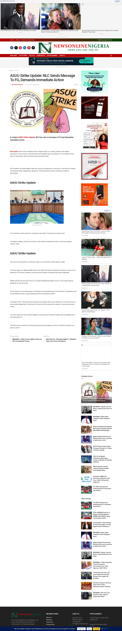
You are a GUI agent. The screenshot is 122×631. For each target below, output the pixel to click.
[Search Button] (111, 55)
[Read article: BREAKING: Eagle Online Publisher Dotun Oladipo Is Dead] (86, 419)
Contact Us (24, 40)
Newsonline (14, 151)
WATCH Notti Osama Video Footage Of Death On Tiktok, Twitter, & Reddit (102, 448)
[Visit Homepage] (73, 47)
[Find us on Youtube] (29, 47)
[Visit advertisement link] (61, 61)
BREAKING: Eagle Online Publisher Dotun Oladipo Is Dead (101, 418)
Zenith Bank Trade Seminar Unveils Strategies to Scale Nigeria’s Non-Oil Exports (102, 524)
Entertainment (52, 55)
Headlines (13, 55)
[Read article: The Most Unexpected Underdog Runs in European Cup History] (86, 489)
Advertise (18, 40)
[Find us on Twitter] (16, 47)
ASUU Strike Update (26, 137)
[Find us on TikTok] (33, 47)
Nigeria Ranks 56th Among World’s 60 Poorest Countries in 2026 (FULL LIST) (102, 438)
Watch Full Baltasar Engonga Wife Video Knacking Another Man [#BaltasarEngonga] (102, 428)
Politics (32, 55)
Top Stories (23, 55)
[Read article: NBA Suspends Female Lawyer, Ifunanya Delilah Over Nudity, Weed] (86, 469)
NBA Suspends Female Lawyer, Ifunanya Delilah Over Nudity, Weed (101, 468)
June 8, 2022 (28, 84)
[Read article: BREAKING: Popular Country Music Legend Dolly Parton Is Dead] (86, 410)
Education (16, 70)
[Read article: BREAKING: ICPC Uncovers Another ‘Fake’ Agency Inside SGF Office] (86, 596)
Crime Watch (41, 55)
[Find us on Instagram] (20, 47)
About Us (12, 40)
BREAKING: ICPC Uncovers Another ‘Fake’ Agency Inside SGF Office (101, 594)
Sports (62, 55)
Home (11, 70)
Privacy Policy (31, 40)
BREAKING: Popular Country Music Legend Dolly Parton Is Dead (102, 408)
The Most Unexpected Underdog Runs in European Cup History (102, 488)
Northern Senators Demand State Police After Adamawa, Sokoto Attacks (102, 584)
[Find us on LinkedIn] (24, 47)
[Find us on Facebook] (11, 47)
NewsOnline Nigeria (17, 84)
